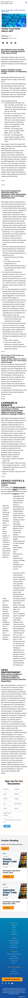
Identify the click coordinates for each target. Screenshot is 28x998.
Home (3, 10)
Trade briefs (9, 10)
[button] (3, 43)
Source (3, 66)
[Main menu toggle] (26, 2)
